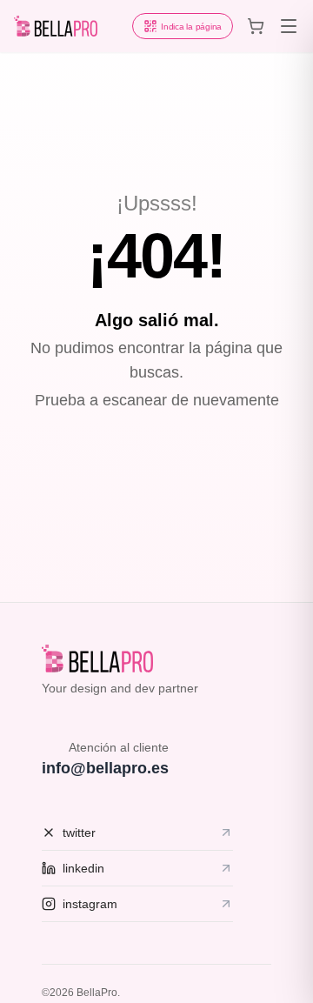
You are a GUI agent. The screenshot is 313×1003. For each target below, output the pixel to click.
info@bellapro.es (105, 768)
